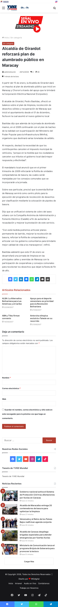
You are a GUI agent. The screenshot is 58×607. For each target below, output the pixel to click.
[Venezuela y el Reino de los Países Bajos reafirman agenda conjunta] (10, 523)
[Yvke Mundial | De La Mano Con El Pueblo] (18, 8)
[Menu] (3, 9)
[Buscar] (54, 9)
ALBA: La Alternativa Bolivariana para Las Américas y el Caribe (12, 301)
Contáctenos (43, 583)
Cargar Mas (29, 561)
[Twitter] (16, 279)
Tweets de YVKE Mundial (13, 476)
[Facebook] (10, 279)
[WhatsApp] (32, 279)
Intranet (18, 583)
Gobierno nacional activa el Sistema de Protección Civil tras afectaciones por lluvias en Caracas (37, 494)
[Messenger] (26, 279)
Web (4, 399)
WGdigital (35, 579)
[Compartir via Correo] (42, 279)
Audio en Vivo (30, 583)
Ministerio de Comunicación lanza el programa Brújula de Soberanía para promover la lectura (37, 548)
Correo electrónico (11, 388)
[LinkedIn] (21, 279)
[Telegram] (37, 279)
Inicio (6, 37)
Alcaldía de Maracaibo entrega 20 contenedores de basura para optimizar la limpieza (36, 508)
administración (10, 72)
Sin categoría (16, 37)
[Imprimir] (48, 279)
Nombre (6, 378)
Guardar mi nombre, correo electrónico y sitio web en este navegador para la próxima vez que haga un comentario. (27, 414)
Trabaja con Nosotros (29, 588)
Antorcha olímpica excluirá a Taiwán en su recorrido (41, 318)
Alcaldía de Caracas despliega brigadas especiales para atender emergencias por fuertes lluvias (36, 534)
